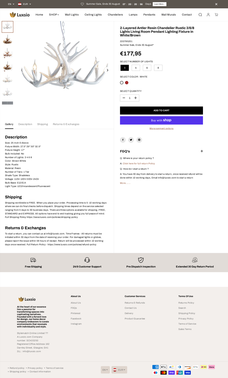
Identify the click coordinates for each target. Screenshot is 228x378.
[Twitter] (131, 140)
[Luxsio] (19, 14)
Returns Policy (186, 303)
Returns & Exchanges (66, 124)
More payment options (162, 128)
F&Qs (74, 308)
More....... (125, 183)
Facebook (76, 318)
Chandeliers (115, 14)
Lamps (133, 14)
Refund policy (17, 368)
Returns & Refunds (135, 303)
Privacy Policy (185, 318)
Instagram (76, 324)
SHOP (53, 14)
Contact (187, 14)
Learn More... (159, 4)
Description (25, 124)
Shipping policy (18, 371)
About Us (76, 303)
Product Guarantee (135, 318)
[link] (33, 299)
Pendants (149, 14)
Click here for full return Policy (139, 163)
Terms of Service (187, 324)
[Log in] (208, 14)
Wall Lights (72, 14)
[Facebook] (123, 140)
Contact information (40, 371)
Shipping (42, 124)
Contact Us (131, 308)
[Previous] (22, 70)
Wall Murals (168, 14)
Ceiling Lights (93, 14)
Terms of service (54, 368)
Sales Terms (184, 329)
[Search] (200, 14)
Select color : (134, 76)
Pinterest (75, 313)
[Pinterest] (139, 140)
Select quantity (131, 91)
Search (182, 308)
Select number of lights (136, 61)
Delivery (129, 313)
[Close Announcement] (216, 4)
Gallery (9, 124)
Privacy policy (35, 368)
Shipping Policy (186, 313)
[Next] (107, 70)
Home (39, 14)
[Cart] (216, 14)
